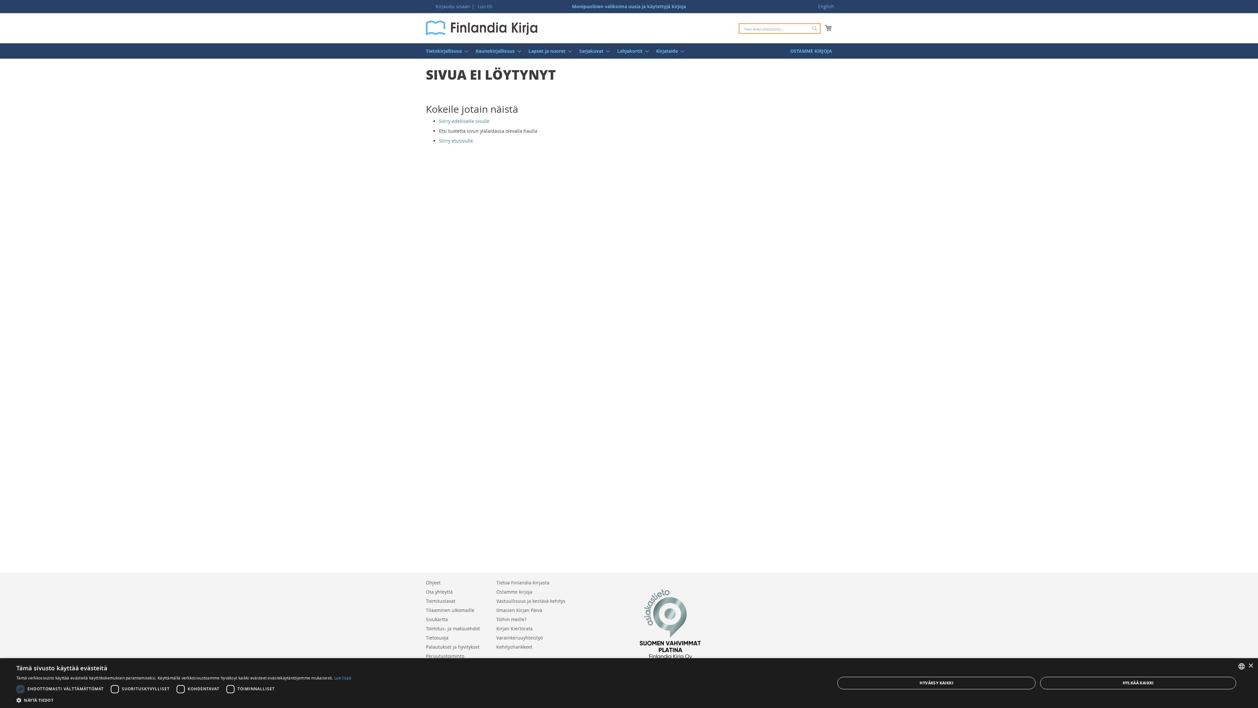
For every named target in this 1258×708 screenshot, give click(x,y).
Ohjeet (433, 583)
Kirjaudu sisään (453, 6)
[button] (183, 700)
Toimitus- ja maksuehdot (453, 628)
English (826, 6)
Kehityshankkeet (514, 647)
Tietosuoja (437, 638)
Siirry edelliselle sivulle (464, 121)
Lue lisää (342, 677)
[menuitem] (445, 51)
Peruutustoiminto (445, 656)
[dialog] (629, 683)
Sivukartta (437, 619)
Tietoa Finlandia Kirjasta (522, 583)
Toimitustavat (440, 601)
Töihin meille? (511, 619)
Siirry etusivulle (456, 141)
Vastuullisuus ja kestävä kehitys (530, 601)
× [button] (1250, 665)
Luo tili (485, 6)
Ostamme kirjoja (514, 592)
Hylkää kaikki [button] (1138, 683)
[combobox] (780, 28)
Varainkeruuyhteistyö (519, 638)
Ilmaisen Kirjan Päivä (519, 610)
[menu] (629, 51)
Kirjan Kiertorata (514, 628)
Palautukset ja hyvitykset (453, 647)
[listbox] (1241, 666)
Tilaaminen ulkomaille (450, 610)
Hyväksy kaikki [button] (936, 683)
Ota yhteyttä (439, 592)
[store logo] (481, 28)
